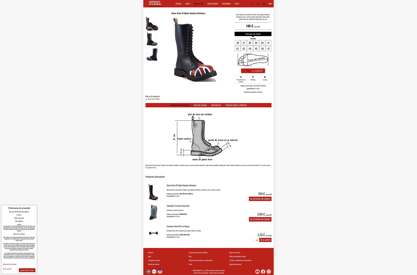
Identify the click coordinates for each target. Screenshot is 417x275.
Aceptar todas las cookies (27, 270)
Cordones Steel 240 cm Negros (178, 226)
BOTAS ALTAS (198, 3)
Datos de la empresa (234, 252)
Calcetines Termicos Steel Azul (178, 205)
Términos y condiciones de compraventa (240, 260)
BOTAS (188, 3)
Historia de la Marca (153, 264)
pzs (257, 240)
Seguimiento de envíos (235, 264)
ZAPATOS (178, 3)
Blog (149, 256)
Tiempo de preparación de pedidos (198, 252)
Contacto (150, 252)
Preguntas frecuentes (154, 260)
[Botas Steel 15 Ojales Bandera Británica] (152, 24)
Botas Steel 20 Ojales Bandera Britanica (181, 185)
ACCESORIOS (226, 3)
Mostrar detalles (7, 269)
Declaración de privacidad (217, 273)
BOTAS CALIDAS (212, 3)
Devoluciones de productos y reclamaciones (201, 260)
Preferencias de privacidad (201, 273)
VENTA (237, 3)
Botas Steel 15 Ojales (154, 99)
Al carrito (257, 70)
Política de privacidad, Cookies (237, 256)
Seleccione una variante (261, 199)
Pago (190, 256)
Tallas (190, 264)
